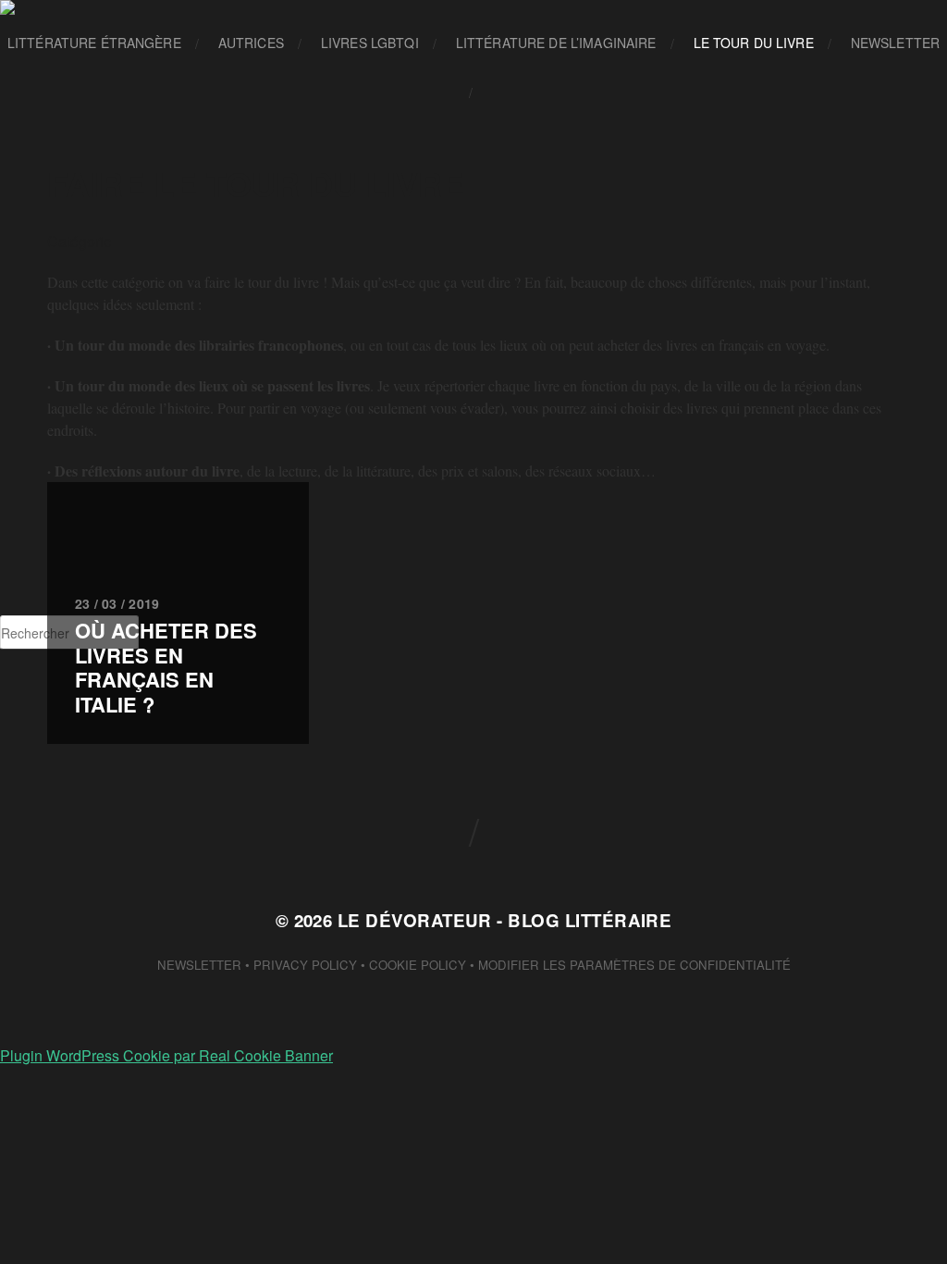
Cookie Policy (417, 964)
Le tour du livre (754, 42)
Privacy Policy (305, 964)
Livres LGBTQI (370, 42)
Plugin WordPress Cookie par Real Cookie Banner (166, 1055)
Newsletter (895, 42)
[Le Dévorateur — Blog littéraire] (473, 7)
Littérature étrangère (94, 42)
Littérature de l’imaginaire (556, 42)
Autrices (251, 42)
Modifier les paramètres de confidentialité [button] (634, 964)
